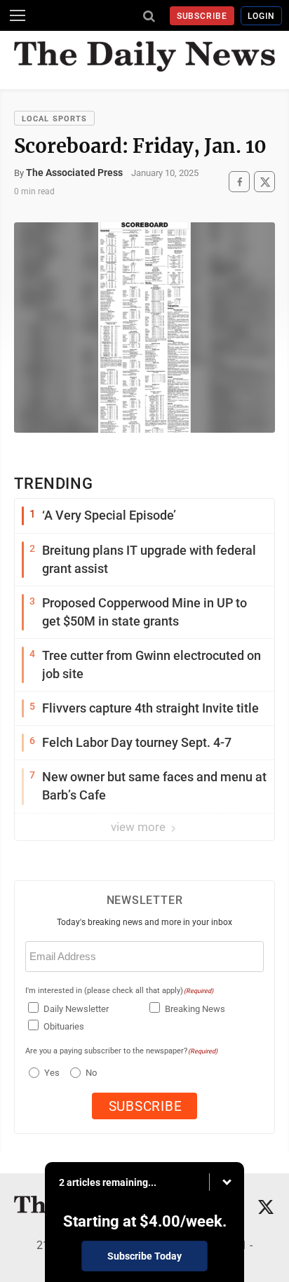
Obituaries (63, 1026)
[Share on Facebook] (239, 182)
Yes (50, 1072)
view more (139, 827)
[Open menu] (17, 15)
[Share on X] (264, 182)
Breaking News (195, 1009)
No (91, 1072)
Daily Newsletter (76, 1009)
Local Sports (54, 118)
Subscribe (202, 16)
